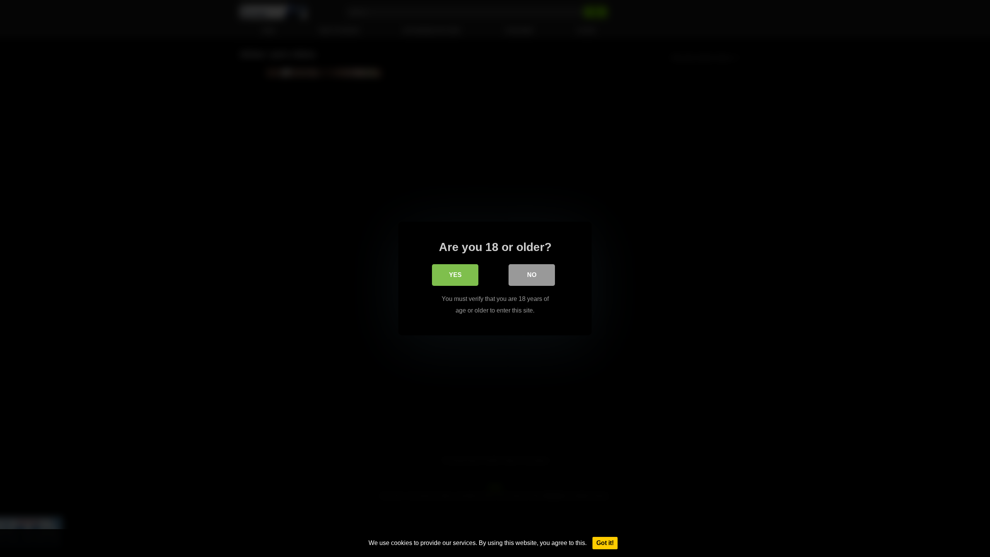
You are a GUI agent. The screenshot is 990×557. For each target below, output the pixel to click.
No (531, 275)
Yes (455, 275)
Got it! (605, 543)
